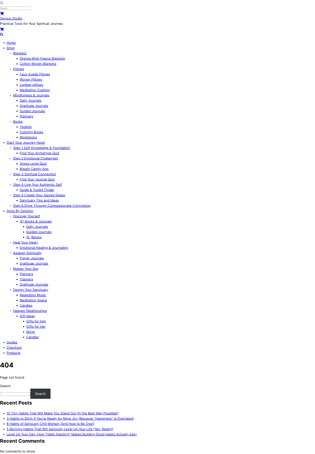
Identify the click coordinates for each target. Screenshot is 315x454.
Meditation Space (33, 300)
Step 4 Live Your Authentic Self (37, 185)
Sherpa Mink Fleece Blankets (42, 58)
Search (5, 386)
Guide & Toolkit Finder (37, 190)
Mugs (30, 332)
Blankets (19, 53)
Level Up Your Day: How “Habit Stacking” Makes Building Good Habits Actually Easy (72, 434)
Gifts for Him (36, 321)
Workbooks (28, 137)
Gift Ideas (27, 316)
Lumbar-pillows (31, 85)
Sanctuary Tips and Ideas (39, 200)
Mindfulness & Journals (31, 95)
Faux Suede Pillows (35, 74)
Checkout (14, 348)
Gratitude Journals (34, 106)
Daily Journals (30, 100)
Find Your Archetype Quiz (39, 153)
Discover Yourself (26, 216)
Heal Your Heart (25, 242)
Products (13, 353)
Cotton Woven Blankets (38, 64)
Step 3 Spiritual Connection (34, 174)
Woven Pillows (31, 79)
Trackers (26, 279)
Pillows (18, 69)
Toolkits (26, 127)
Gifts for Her (35, 327)
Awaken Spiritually (27, 253)
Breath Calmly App (34, 169)
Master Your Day (26, 269)
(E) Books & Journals (36, 221)
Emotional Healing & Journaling (44, 248)
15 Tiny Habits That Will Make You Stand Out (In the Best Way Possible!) (62, 413)
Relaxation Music (33, 295)
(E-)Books (34, 237)
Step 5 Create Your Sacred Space (39, 195)
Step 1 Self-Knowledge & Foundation (41, 148)
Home (11, 43)
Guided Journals (32, 111)
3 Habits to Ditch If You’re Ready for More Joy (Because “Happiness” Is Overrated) (70, 418)
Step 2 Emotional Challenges (35, 158)
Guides (12, 342)
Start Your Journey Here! (26, 143)
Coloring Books (31, 132)
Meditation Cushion (35, 90)
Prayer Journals (32, 258)
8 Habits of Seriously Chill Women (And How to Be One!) (50, 424)
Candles (26, 305)
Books (18, 122)
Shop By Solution (20, 211)
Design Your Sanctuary (30, 290)
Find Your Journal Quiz (37, 179)
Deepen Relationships (30, 311)
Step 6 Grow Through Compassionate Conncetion (52, 206)
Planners (26, 116)
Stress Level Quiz (33, 164)
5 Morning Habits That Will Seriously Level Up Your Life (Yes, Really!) (60, 429)
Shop (11, 48)
